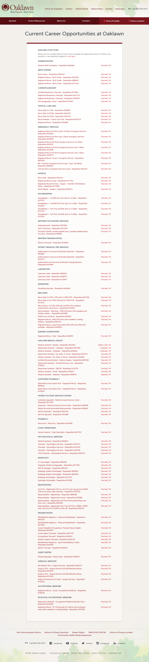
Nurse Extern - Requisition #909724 (51, 74)
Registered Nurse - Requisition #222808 (53, 123)
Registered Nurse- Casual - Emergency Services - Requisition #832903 (61, 159)
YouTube (74, 643)
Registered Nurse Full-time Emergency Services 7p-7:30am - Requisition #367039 (60, 143)
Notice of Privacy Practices (56, 632)
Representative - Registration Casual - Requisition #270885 (60, 498)
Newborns (119, 9)
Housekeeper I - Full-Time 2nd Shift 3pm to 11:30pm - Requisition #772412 (62, 210)
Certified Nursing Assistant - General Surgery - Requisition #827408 (63, 360)
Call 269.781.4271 (140, 9)
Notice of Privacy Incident (121, 632)
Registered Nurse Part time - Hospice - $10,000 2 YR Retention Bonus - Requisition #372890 (61, 185)
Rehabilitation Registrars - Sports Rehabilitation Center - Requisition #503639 (59, 544)
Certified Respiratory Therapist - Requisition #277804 (58, 92)
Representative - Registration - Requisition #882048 (57, 495)
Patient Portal (82, 9)
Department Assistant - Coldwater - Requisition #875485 (59, 348)
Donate (109, 9)
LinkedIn (121, 643)
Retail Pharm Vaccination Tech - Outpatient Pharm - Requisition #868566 (62, 385)
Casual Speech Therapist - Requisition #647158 (55, 533)
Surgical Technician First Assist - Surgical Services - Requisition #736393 (61, 581)
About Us (61, 21)
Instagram (104, 643)
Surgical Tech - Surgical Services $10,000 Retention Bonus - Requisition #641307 (60, 570)
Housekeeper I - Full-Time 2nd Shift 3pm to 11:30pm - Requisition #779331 (62, 215)
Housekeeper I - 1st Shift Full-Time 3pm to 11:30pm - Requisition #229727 (62, 199)
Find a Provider (113, 21)
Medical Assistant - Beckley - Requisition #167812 (56, 345)
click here (71, 56)
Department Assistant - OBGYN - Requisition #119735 (58, 369)
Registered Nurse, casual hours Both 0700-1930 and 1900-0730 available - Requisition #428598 (62, 326)
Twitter (88, 643)
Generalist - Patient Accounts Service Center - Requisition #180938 (63, 405)
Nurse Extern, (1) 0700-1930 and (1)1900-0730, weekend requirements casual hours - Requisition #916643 (59, 307)
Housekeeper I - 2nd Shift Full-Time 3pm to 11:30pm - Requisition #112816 (62, 205)
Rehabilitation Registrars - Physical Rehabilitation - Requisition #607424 (61, 518)
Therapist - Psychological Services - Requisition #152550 (59, 447)
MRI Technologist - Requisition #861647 (53, 468)
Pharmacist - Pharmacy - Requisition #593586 (55, 423)
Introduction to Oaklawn (59, 653)
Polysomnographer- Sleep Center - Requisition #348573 (59, 557)
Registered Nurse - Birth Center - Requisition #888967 (58, 80)
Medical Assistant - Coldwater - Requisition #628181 (57, 351)
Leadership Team (115, 653)
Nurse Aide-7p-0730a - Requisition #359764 (54, 116)
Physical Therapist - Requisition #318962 (53, 243)
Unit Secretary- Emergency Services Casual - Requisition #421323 (62, 169)
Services (12, 21)
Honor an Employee (53, 9)
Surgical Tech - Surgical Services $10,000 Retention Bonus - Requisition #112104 (60, 575)
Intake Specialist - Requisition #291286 (52, 225)
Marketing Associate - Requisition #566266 (54, 289)
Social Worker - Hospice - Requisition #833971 (55, 189)
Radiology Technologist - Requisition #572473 (55, 477)
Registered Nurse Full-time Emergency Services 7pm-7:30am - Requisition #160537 (61, 154)
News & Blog (96, 9)
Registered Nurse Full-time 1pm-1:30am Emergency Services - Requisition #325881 (61, 138)
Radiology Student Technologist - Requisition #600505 (58, 474)
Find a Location (137, 21)
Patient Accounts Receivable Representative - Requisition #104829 (63, 409)
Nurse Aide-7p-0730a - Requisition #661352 (54, 113)
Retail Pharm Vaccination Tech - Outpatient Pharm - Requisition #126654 (62, 390)
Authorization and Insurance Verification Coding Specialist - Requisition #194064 (60, 263)
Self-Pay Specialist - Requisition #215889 (53, 415)
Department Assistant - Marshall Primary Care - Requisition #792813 (60, 364)
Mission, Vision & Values (80, 653)
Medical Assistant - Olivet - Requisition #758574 (56, 372)
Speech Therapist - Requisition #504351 (53, 548)
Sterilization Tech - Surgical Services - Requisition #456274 (60, 566)
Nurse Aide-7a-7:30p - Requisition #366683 (54, 110)
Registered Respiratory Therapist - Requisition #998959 (59, 98)
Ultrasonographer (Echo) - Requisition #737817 (55, 101)
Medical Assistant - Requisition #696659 (53, 441)
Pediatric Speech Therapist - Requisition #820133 (56, 539)
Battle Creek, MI (104, 345)
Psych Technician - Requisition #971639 (53, 228)
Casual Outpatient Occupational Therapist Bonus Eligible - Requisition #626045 (60, 529)
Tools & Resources (36, 21)
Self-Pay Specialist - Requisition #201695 (53, 412)
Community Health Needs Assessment (75, 635)
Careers (69, 9)
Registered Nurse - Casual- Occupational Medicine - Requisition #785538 (62, 592)
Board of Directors (99, 653)
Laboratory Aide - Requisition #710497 (52, 280)
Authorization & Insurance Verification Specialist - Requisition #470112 (61, 258)
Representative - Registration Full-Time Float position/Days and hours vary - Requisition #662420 (62, 502)
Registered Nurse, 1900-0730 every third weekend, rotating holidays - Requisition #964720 (60, 321)
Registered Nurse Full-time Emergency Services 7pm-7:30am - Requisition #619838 (61, 149)
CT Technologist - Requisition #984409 (52, 462)
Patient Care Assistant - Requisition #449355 (54, 317)
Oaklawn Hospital (18, 9)
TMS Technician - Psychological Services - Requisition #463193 (61, 453)
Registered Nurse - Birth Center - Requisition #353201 (58, 77)
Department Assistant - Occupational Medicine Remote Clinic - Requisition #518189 (61, 603)
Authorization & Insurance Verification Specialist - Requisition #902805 (61, 253)
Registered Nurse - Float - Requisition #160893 (55, 336)
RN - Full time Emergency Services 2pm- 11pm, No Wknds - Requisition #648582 (60, 165)
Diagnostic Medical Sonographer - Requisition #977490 (59, 465)
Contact (86, 21)
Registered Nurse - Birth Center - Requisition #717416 (58, 84)
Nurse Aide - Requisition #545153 (50, 178)
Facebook (57, 643)
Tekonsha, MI (106, 375)
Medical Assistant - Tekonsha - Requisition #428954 (57, 375)
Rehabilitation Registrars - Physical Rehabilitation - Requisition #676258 (61, 524)
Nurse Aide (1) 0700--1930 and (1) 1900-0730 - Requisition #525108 (63, 297)
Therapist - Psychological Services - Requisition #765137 (59, 444)
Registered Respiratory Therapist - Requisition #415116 (59, 95)
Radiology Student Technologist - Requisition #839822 (58, 471)
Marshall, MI (106, 66)
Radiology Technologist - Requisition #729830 (55, 480)
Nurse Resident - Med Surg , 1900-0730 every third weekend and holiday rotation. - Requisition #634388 (62, 312)
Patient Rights (78, 632)
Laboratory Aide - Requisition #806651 (52, 274)
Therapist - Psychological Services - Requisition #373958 (59, 450)
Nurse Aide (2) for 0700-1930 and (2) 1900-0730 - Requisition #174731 (61, 302)
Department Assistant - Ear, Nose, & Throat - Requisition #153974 (62, 354)
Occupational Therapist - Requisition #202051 (55, 536)
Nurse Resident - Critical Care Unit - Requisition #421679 (59, 119)
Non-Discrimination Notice (29, 632)
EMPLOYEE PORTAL (97, 632)
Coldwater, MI (105, 348)
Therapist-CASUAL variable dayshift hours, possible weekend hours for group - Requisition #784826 (63, 233)
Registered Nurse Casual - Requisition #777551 (55, 181)
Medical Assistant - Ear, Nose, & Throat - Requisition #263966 (61, 357)
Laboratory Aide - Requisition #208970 (52, 277)
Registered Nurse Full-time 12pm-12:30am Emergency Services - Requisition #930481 (62, 133)
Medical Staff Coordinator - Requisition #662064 (56, 66)
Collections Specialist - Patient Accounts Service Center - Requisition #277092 (59, 401)
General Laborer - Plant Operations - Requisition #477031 (59, 432)
